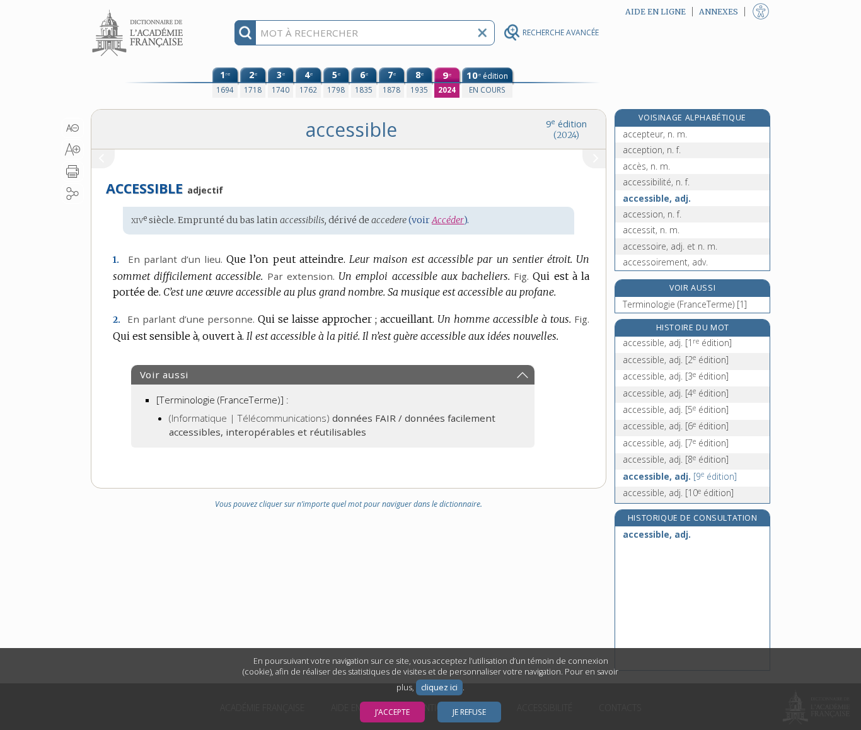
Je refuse (469, 712)
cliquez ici (439, 687)
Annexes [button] (718, 11)
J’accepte (392, 712)
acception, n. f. (652, 150)
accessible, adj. (657, 198)
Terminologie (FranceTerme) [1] (685, 304)
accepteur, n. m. (655, 134)
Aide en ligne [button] (655, 11)
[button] (73, 128)
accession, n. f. (652, 214)
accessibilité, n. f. (656, 182)
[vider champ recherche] (482, 32)
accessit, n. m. (651, 230)
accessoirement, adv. (665, 262)
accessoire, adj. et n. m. (670, 246)
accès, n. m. (646, 166)
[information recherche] (245, 32)
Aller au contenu (139, 11)
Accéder (448, 220)
